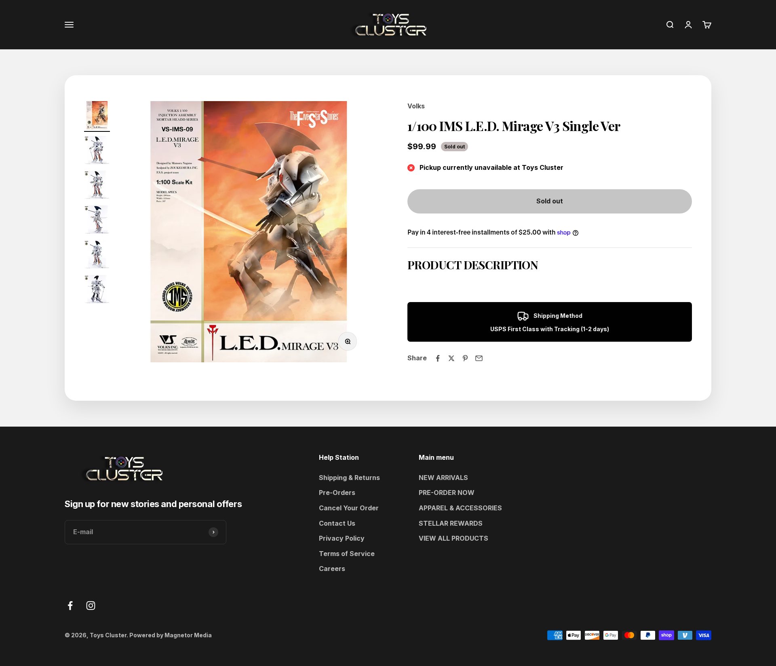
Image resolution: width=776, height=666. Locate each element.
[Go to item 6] (97, 290)
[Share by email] (479, 358)
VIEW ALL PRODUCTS (453, 538)
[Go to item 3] (97, 186)
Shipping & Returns (349, 478)
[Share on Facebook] (438, 358)
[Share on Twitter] (451, 358)
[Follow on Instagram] (90, 605)
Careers (332, 569)
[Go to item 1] (97, 116)
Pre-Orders (337, 492)
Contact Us (337, 523)
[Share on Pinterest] (465, 358)
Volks (416, 106)
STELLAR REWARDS (451, 523)
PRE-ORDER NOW (446, 492)
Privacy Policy (342, 538)
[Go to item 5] (97, 255)
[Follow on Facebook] (70, 605)
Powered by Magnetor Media (170, 635)
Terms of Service (347, 554)
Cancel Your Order (349, 508)
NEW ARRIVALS (443, 478)
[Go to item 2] (97, 151)
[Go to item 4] (97, 220)
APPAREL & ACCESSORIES (460, 508)
